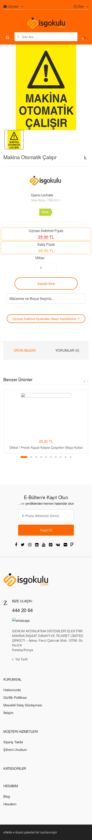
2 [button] (31, 457)
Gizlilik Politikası (15, 697)
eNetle (7, 832)
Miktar (40, 257)
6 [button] (51, 457)
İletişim (8, 712)
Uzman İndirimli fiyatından (46, 318)
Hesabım (10, 804)
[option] (46, 87)
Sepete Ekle (46, 283)
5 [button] (46, 457)
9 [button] (66, 457)
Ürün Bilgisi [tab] (25, 350)
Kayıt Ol (46, 530)
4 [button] (41, 457)
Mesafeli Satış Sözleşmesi (22, 705)
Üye (80, 6)
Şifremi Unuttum (15, 749)
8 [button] (61, 457)
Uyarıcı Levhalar (42, 195)
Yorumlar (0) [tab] (67, 350)
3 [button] (36, 457)
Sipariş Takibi (13, 742)
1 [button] (24, 457)
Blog (6, 796)
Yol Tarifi (21, 659)
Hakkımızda (12, 689)
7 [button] (56, 457)
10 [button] (70, 457)
